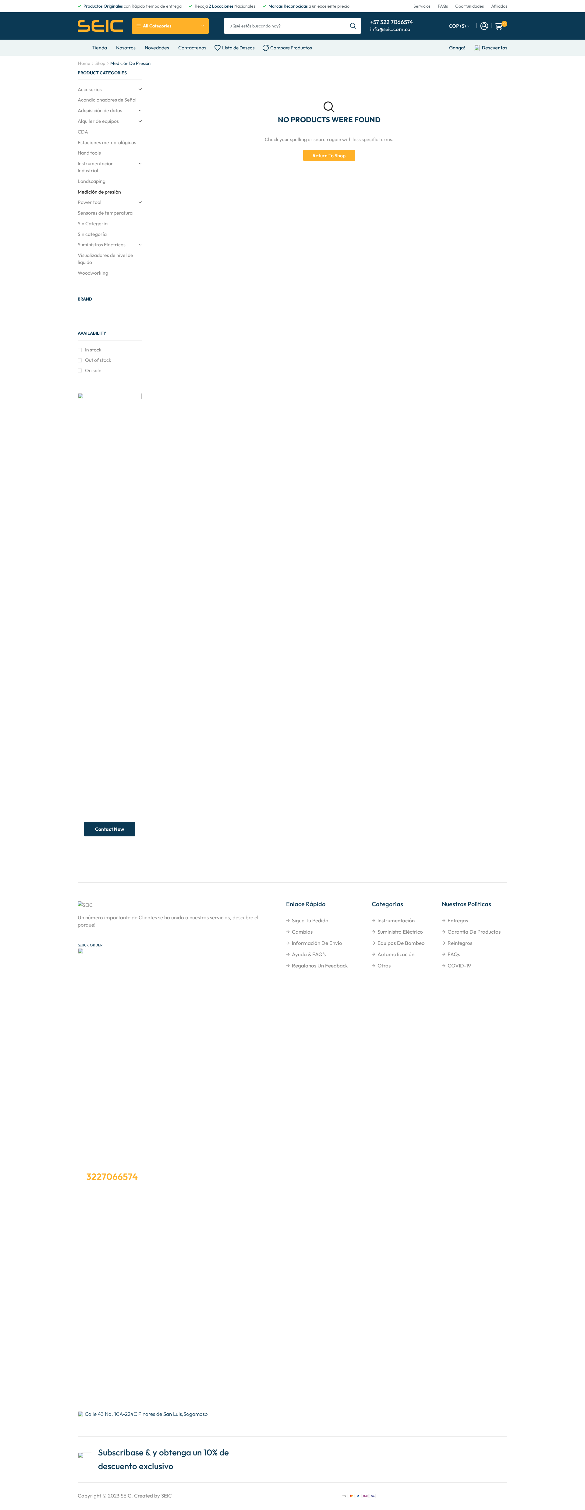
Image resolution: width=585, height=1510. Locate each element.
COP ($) (457, 26)
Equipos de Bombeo (401, 943)
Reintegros (460, 943)
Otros (384, 965)
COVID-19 (459, 965)
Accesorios (90, 89)
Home (84, 63)
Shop (100, 63)
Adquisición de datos (100, 110)
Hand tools (89, 153)
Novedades (157, 48)
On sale (93, 370)
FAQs (454, 954)
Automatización (396, 954)
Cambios (302, 931)
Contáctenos (192, 48)
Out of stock (98, 360)
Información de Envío (317, 943)
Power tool (89, 202)
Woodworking (93, 273)
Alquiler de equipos (98, 121)
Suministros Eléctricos (102, 244)
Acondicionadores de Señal (107, 100)
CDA (83, 132)
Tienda (99, 48)
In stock (93, 350)
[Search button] (353, 26)
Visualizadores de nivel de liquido (105, 258)
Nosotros (126, 48)
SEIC (126, 1495)
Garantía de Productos (474, 931)
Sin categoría (92, 234)
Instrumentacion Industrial (96, 166)
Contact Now (109, 829)
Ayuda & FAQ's (309, 954)
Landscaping (91, 181)
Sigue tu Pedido (310, 920)
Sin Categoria (93, 223)
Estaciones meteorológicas (107, 142)
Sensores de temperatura (105, 213)
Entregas (458, 920)
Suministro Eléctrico (400, 931)
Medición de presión (99, 192)
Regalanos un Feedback (320, 965)
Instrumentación (396, 920)
